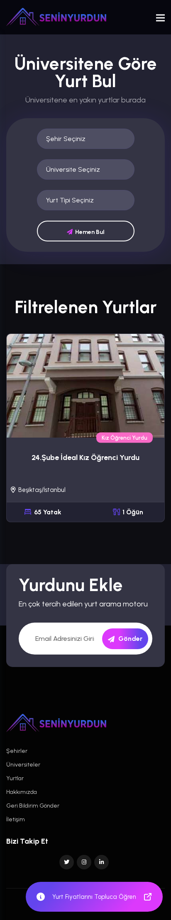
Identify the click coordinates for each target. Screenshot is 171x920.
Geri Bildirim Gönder (32, 805)
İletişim (15, 819)
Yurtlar (15, 778)
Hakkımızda (21, 792)
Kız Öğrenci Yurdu (124, 438)
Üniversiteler (23, 764)
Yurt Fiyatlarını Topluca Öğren (94, 897)
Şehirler (16, 750)
